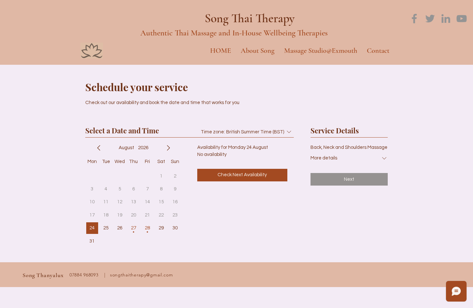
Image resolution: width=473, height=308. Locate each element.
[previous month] (99, 148)
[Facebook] (414, 18)
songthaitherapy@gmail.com (141, 275)
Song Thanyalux (43, 275)
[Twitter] (430, 18)
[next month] (168, 148)
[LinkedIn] (446, 18)
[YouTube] (461, 18)
